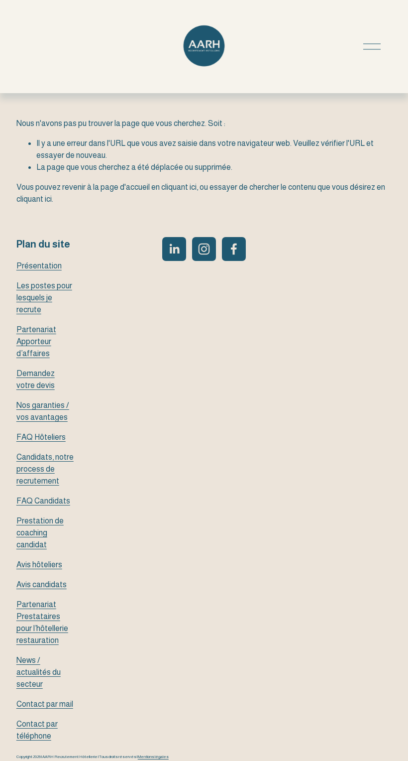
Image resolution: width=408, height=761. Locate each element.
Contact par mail (44, 704)
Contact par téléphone (37, 730)
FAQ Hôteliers (41, 437)
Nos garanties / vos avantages (42, 411)
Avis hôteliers (39, 564)
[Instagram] (204, 249)
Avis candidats (41, 584)
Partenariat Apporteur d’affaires (36, 341)
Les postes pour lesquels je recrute (44, 297)
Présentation (39, 265)
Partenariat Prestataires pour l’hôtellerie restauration (42, 622)
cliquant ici (179, 187)
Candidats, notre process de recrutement (45, 469)
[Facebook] (234, 249)
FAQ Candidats (43, 501)
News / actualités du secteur (38, 672)
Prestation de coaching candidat (40, 532)
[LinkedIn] (174, 249)
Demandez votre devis (35, 379)
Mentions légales (153, 757)
